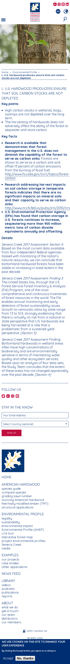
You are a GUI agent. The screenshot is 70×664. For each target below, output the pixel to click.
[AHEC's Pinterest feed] (63, 4)
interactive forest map (17, 537)
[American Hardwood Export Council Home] (35, 12)
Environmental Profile (25, 72)
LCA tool (8, 533)
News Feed (11, 573)
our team (8, 615)
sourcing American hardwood (23, 500)
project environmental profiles (23, 541)
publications (10, 592)
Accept (8, 658)
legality (7, 518)
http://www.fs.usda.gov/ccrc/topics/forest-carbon (37, 176)
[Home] (13, 460)
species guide (11, 489)
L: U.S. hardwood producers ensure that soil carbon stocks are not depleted (33, 77)
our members (11, 622)
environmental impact (17, 526)
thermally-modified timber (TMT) (25, 503)
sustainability (11, 522)
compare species (14, 492)
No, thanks (25, 658)
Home (5, 72)
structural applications (17, 507)
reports (7, 596)
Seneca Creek (11, 544)
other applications (14, 567)
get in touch (10, 611)
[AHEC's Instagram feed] (59, 4)
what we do (10, 607)
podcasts (8, 589)
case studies (10, 563)
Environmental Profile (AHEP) (23, 530)
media (6, 548)
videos (6, 585)
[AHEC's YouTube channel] (55, 4)
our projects (10, 559)
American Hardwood (21, 484)
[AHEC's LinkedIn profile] (67, 4)
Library (8, 581)
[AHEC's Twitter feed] (3, 396)
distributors (10, 618)
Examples (10, 555)
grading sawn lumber (17, 496)
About (7, 603)
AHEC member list (37, 630)
